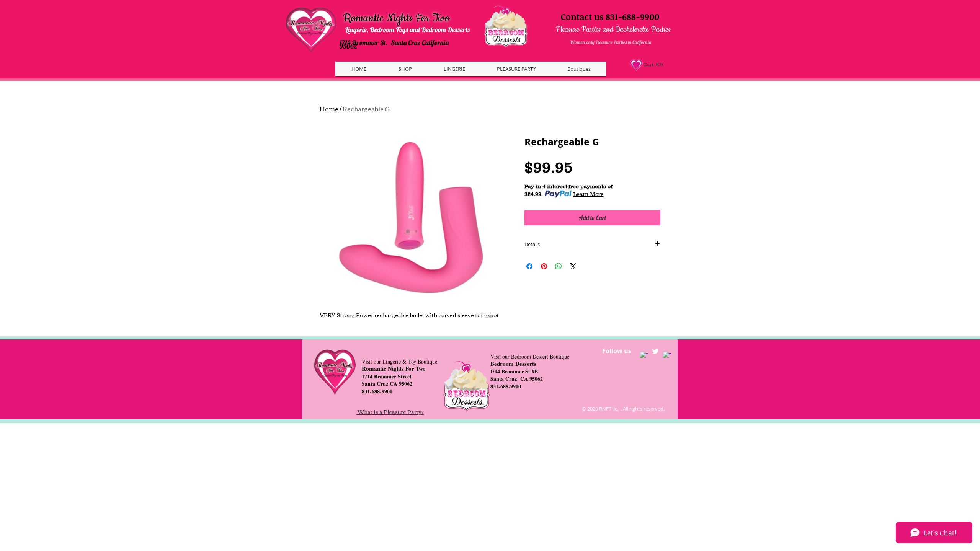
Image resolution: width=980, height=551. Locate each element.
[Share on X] (573, 266)
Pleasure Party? (404, 412)
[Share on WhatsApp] (558, 266)
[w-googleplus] (667, 355)
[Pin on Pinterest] (544, 266)
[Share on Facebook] (529, 266)
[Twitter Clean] (655, 351)
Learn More (588, 194)
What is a (371, 412)
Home (329, 108)
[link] (652, 64)
